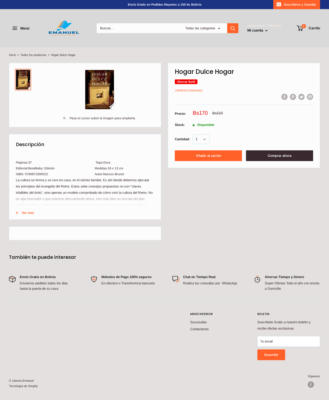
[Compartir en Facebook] (284, 97)
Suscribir (271, 355)
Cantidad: (182, 139)
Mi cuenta (255, 30)
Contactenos (199, 329)
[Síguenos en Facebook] (311, 384)
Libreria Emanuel (189, 90)
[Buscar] (232, 28)
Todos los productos (33, 55)
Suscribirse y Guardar (300, 4)
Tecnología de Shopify (23, 386)
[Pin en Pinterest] (293, 97)
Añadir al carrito (208, 156)
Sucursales (198, 322)
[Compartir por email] (310, 97)
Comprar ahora (279, 156)
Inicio (12, 55)
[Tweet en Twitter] (301, 97)
